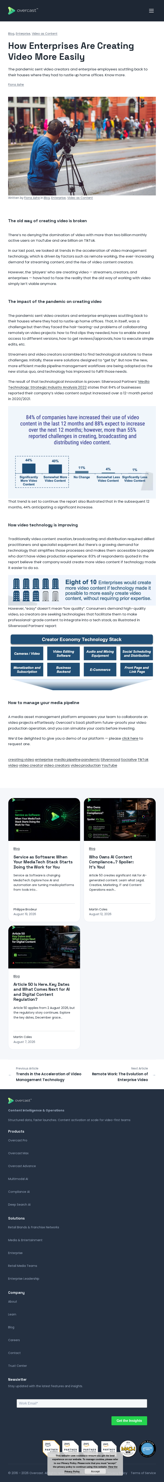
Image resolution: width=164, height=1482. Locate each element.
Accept (95, 1471)
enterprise (44, 759)
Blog (11, 33)
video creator (31, 765)
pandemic (90, 759)
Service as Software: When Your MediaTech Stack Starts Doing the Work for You (42, 862)
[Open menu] (151, 10)
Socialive (129, 759)
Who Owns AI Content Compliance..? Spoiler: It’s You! (111, 862)
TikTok (143, 759)
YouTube (109, 765)
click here (130, 738)
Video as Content (44, 33)
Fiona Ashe (16, 84)
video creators (57, 765)
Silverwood (110, 759)
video (13, 765)
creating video (21, 759)
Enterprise (23, 33)
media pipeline (67, 759)
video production (86, 765)
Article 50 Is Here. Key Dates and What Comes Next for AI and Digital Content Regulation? (41, 992)
